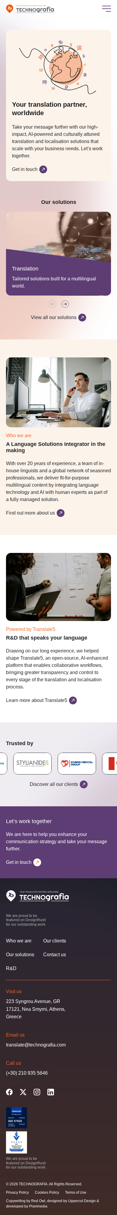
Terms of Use (75, 1192)
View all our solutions (53, 317)
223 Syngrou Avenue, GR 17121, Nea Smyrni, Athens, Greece (35, 1009)
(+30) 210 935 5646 (27, 1072)
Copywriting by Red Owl (25, 1201)
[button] (65, 304)
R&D (11, 968)
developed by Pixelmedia (26, 1206)
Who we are (19, 940)
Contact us (54, 954)
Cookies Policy (47, 1192)
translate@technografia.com (36, 1044)
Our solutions (20, 954)
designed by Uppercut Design (71, 1201)
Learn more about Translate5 (36, 700)
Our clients (54, 940)
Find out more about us (30, 512)
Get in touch (25, 169)
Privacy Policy (17, 1192)
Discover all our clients (54, 784)
